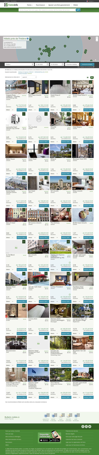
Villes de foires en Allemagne (12, 436)
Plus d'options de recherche (85, 67)
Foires (29, 5)
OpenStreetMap (90, 61)
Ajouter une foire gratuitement (59, 5)
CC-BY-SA (97, 61)
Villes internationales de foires (13, 439)
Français (91, 1)
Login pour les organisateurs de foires (75, 442)
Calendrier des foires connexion (74, 439)
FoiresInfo (12, 4)
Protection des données (72, 431)
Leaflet (83, 61)
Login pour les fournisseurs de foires (75, 445)
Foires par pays (9, 434)
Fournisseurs (40, 5)
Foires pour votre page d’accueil (74, 436)
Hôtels (75, 5)
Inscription (13, 1)
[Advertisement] (49, 24)
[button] (45, 45)
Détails (8, 110)
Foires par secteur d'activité (12, 431)
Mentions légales (70, 434)
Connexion (7, 1)
